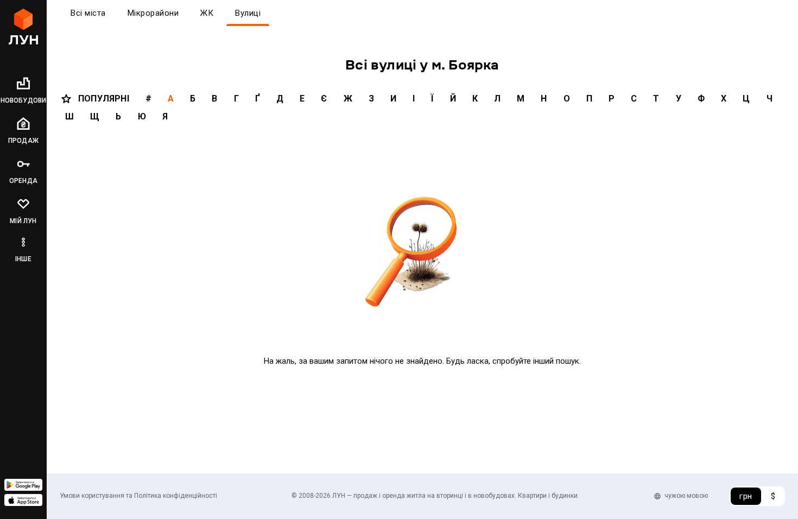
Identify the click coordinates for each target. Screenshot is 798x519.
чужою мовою (686, 495)
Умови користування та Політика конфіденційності (138, 495)
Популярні (103, 98)
